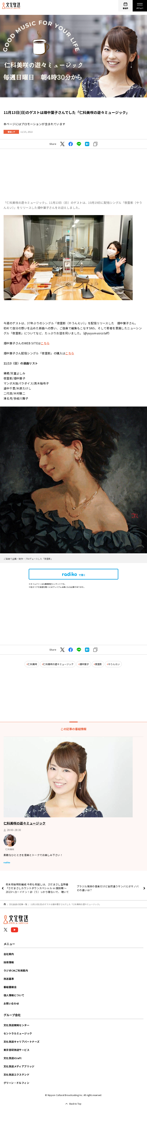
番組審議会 (10, 987)
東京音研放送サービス (16, 1050)
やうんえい (114, 664)
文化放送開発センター (16, 1025)
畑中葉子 (84, 664)
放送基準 (9, 978)
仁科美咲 (32, 664)
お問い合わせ (11, 1003)
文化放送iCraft (13, 1058)
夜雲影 (98, 664)
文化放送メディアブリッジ (19, 1066)
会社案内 (9, 954)
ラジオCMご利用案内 (16, 970)
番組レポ (11, 131)
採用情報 (9, 962)
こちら (45, 343)
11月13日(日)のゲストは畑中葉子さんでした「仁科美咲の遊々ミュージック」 (65, 904)
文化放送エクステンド (16, 1074)
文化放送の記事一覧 (18, 904)
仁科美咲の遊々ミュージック (58, 664)
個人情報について (14, 995)
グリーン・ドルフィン (16, 1083)
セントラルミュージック (18, 1033)
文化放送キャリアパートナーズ (22, 1041)
